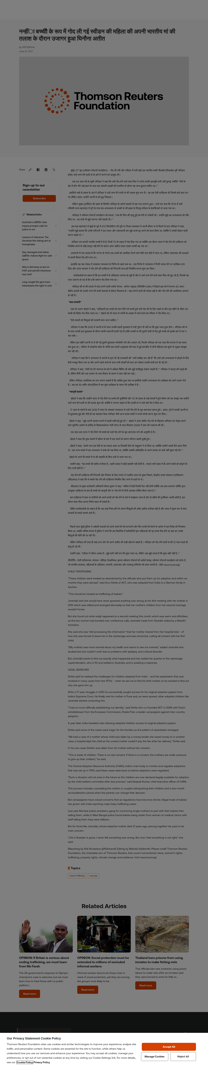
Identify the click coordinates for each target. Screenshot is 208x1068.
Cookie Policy (25, 1062)
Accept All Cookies (169, 1047)
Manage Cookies (154, 1056)
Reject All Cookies (183, 1056)
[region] (104, 1050)
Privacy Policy (42, 1062)
